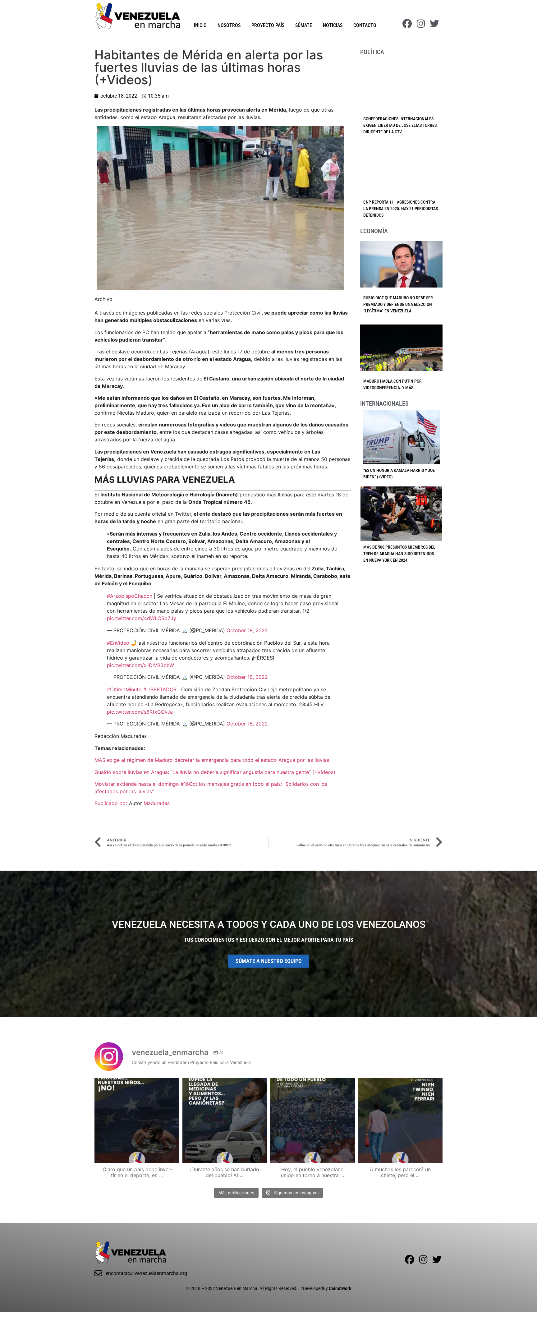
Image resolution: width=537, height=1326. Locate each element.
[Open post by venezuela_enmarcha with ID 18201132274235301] (312, 1120)
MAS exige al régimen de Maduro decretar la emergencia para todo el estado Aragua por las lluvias (211, 760)
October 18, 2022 (247, 630)
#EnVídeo (118, 643)
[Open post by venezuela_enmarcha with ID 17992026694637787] (136, 1120)
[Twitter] (434, 23)
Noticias (332, 25)
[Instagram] (420, 23)
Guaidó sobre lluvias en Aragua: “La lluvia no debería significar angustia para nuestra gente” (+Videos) (214, 772)
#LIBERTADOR (160, 689)
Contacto (364, 25)
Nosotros (229, 25)
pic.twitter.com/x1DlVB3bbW (140, 665)
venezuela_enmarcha (136, 1084)
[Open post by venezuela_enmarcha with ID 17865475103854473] (224, 1120)
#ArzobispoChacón (129, 596)
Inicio (200, 25)
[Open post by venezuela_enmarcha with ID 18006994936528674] (400, 1120)
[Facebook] (407, 23)
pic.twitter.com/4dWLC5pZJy (141, 618)
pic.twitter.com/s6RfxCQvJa (140, 712)
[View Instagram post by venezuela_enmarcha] (173, 1155)
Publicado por (111, 803)
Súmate (303, 25)
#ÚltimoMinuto (124, 689)
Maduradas (157, 803)
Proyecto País (267, 25)
